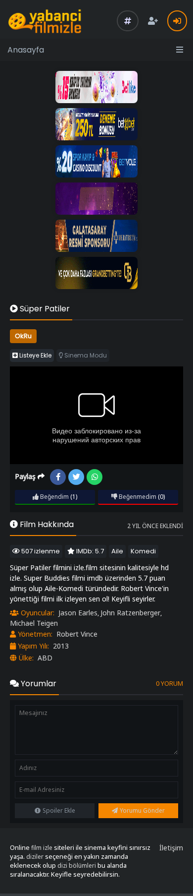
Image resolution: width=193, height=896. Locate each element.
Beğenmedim (136, 496)
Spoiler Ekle (59, 810)
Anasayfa (25, 50)
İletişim (171, 847)
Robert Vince (76, 634)
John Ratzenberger (130, 612)
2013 (61, 646)
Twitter (76, 477)
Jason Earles (77, 612)
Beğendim (54, 496)
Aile (117, 551)
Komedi (143, 551)
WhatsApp (94, 477)
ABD (45, 657)
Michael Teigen (34, 623)
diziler (35, 856)
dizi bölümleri (76, 865)
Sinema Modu (85, 355)
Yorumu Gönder (142, 810)
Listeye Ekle (34, 355)
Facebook (58, 477)
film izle (41, 847)
